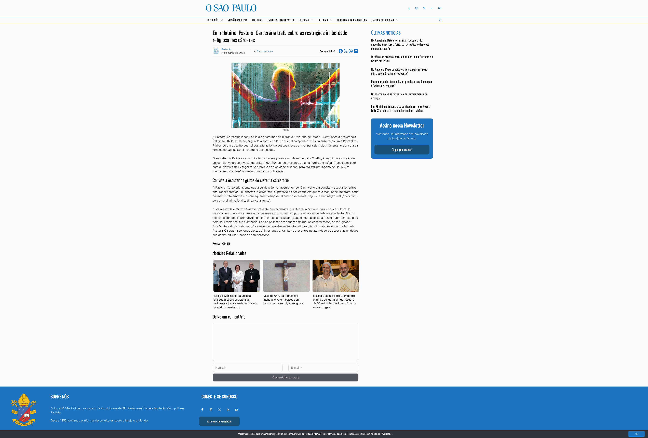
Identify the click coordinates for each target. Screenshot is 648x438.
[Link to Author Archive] (216, 51)
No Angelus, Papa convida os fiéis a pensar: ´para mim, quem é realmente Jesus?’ (399, 71)
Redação (226, 49)
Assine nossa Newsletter (219, 421)
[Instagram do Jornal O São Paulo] (416, 8)
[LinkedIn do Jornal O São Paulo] (432, 8)
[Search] (440, 20)
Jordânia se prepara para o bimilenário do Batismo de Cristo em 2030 (402, 59)
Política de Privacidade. (381, 434)
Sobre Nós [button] (212, 20)
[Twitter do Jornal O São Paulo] (424, 8)
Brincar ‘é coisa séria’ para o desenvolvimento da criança (399, 96)
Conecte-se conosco (219, 396)
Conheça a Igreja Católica (352, 20)
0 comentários (265, 51)
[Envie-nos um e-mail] (439, 8)
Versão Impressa (237, 20)
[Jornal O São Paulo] (231, 10)
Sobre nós (60, 396)
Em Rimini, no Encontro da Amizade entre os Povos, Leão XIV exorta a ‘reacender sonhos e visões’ (400, 108)
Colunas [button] (304, 20)
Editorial (257, 20)
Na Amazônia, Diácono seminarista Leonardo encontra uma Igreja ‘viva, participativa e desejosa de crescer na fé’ (400, 44)
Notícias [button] (323, 20)
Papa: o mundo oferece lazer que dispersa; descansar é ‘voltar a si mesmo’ (401, 83)
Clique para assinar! (402, 150)
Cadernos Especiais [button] (383, 20)
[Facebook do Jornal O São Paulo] (409, 8)
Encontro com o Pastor (280, 20)
